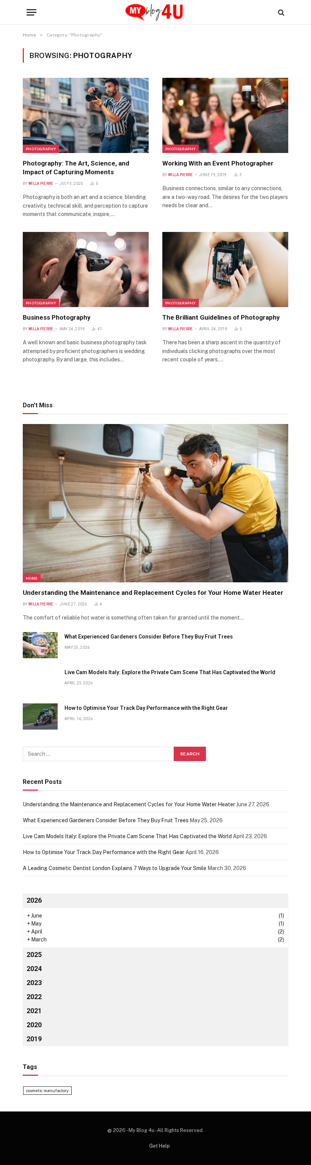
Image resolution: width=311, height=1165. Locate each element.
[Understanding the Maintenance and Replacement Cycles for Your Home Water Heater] (155, 503)
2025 (34, 954)
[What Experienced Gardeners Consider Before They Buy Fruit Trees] (40, 645)
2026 (34, 900)
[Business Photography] (86, 269)
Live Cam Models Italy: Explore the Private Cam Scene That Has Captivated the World (169, 672)
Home (32, 578)
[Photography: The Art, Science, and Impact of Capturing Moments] (86, 115)
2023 (34, 983)
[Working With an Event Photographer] (225, 115)
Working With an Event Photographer (217, 163)
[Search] (280, 12)
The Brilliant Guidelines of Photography (221, 317)
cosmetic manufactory (47, 1090)
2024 (34, 969)
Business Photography (57, 317)
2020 (34, 1025)
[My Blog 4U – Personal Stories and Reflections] (155, 12)
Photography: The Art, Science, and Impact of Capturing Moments (76, 167)
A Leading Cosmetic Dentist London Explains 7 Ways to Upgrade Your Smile (114, 868)
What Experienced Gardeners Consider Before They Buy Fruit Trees (148, 637)
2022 (34, 997)
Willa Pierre (40, 183)
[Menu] (31, 12)
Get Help (159, 1146)
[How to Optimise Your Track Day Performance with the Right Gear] (40, 716)
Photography (41, 149)
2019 (34, 1039)
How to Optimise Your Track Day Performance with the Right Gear (146, 708)
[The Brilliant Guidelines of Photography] (225, 269)
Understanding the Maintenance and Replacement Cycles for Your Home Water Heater (153, 592)
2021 (34, 1011)
